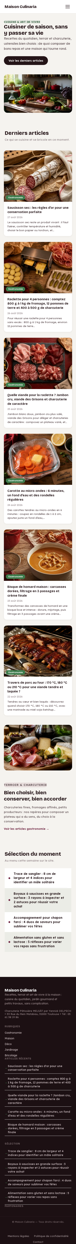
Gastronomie (13, 1032)
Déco (8, 1044)
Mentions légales (18, 1236)
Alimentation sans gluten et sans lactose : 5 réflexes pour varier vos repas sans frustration (39, 942)
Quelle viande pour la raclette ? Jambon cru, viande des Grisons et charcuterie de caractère (39, 1099)
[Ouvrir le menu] (67, 7)
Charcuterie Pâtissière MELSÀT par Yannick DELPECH (38, 1010)
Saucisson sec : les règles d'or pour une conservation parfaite (35, 1068)
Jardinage (11, 1049)
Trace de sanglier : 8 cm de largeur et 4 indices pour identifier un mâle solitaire (35, 878)
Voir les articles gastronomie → (26, 829)
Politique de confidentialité (51, 1236)
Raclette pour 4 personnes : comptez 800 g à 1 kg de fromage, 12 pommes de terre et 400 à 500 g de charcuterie (39, 1082)
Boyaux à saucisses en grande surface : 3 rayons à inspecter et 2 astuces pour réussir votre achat (39, 900)
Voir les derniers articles (26, 60)
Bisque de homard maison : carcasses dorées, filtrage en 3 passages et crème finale (36, 1128)
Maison (9, 1038)
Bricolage (11, 1055)
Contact (38, 1241)
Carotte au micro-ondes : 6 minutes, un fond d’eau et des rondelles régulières (39, 1113)
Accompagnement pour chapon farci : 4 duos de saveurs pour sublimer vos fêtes (38, 922)
